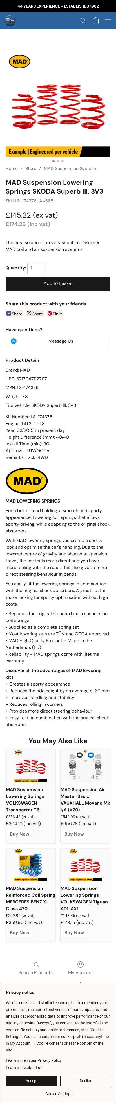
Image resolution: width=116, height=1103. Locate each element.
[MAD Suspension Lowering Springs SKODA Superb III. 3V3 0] (58, 104)
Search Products (36, 972)
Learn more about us (24, 1067)
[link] (58, 1091)
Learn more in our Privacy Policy (34, 1060)
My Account (80, 972)
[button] (10, 20)
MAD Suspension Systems (70, 168)
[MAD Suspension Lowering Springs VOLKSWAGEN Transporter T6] (30, 765)
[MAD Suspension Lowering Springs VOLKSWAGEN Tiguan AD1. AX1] (85, 864)
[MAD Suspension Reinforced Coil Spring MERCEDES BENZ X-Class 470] (30, 864)
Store (30, 168)
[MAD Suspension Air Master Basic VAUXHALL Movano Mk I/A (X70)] (85, 765)
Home (12, 168)
